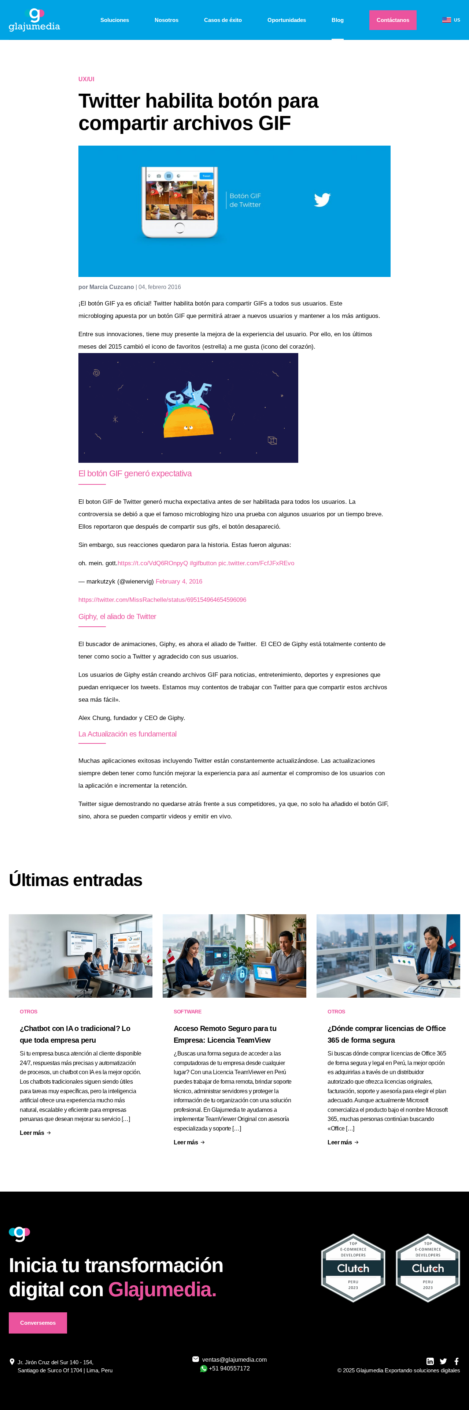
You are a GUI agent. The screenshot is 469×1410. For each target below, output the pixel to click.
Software (188, 1012)
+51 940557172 (229, 1368)
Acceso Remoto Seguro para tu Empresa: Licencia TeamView (225, 1034)
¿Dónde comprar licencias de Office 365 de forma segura (387, 1034)
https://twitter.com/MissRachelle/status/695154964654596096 (162, 599)
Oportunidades (286, 20)
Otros (28, 1012)
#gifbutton (203, 563)
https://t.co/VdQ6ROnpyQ (153, 563)
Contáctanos (393, 20)
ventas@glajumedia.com (230, 1360)
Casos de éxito (223, 20)
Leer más (32, 1133)
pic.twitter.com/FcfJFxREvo (256, 563)
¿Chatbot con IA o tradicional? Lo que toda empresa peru (75, 1034)
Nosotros (166, 20)
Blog (338, 20)
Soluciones (114, 20)
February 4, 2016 (179, 581)
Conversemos (38, 1323)
